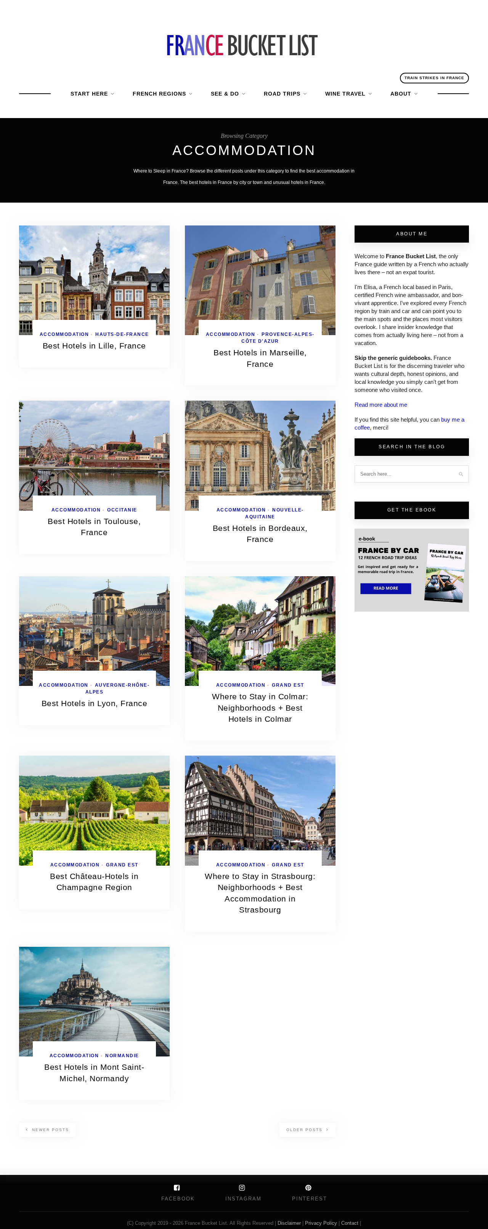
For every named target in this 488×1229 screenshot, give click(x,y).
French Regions (159, 94)
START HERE (89, 94)
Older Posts (305, 1130)
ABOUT (400, 94)
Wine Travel (345, 94)
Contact (350, 1223)
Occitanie (122, 510)
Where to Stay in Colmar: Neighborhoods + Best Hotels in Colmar (260, 707)
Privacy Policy (321, 1223)
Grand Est (288, 685)
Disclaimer (290, 1223)
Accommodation (64, 334)
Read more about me (381, 404)
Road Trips (282, 94)
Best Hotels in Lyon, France (95, 703)
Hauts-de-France (122, 334)
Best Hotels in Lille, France (94, 345)
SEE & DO (225, 94)
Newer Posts (49, 1130)
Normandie (122, 1055)
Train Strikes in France (434, 78)
